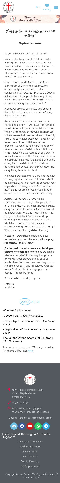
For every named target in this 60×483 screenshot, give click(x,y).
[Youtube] (30, 426)
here (30, 350)
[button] (56, 7)
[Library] (47, 5)
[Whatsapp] (38, 426)
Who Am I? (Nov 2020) (17, 310)
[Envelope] (14, 426)
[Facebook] (22, 426)
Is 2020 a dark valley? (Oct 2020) (23, 315)
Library (47, 9)
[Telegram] (46, 426)
